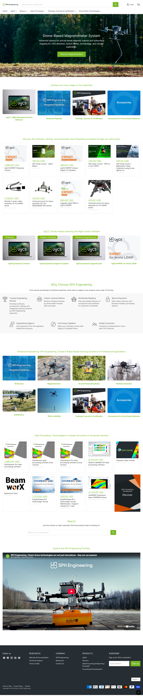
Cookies (27, 686)
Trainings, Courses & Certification (61, 11)
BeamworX (7, 495)
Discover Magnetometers (71, 54)
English (134, 679)
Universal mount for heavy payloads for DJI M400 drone (98, 205)
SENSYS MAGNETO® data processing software (98, 463)
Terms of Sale (34, 664)
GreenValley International (96, 499)
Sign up (135, 663)
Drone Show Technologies (89, 11)
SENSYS (91, 467)
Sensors (23, 11)
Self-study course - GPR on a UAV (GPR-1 (99, 165)
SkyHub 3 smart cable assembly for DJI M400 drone (13, 203)
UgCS (13, 11)
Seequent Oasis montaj (125, 460)
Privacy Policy (18, 686)
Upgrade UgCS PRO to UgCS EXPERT (69, 204)
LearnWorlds (36, 168)
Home (5, 11)
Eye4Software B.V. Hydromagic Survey (40, 500)
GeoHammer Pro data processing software (13, 465)
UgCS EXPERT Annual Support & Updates (69, 169)
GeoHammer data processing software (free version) (42, 462)
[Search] (115, 4)
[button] (131, 4)
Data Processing (37, 11)
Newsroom (60, 661)
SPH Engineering (9, 172)
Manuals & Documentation (39, 658)
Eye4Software (37, 504)
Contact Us (60, 664)
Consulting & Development (92, 669)
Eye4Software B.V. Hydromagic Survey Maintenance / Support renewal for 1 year (69, 502)
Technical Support (36, 661)
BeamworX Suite (10, 493)
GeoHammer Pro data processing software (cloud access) (71, 462)
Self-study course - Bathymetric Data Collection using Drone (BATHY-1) (125, 167)
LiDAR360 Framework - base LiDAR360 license (97, 496)
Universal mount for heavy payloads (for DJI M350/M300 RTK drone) (42, 203)
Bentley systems (121, 462)
